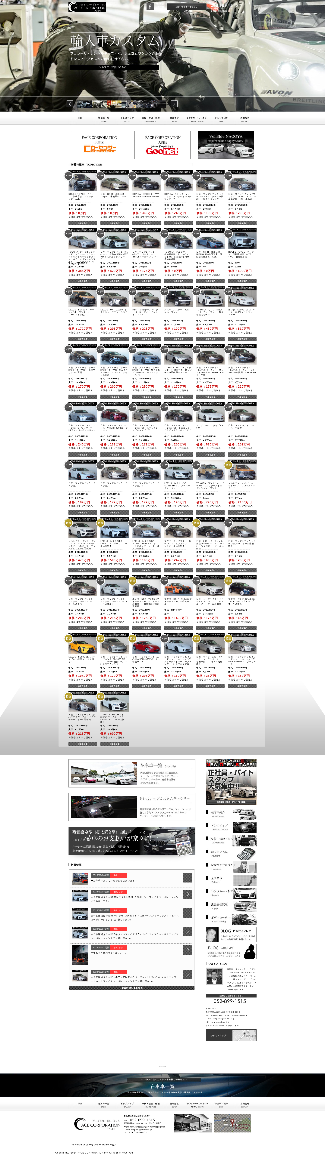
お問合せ (245, 118)
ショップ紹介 (221, 118)
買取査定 (174, 118)
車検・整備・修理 (150, 118)
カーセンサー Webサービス (101, 1144)
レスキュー (198, 1103)
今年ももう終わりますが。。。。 (109, 952)
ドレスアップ (127, 118)
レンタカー (198, 118)
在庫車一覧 (103, 118)
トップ (80, 118)
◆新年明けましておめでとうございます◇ (114, 880)
